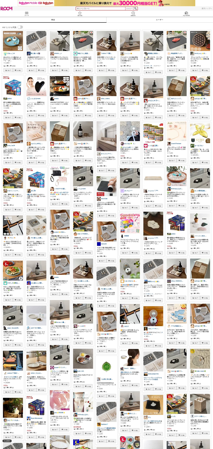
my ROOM (186, 14)
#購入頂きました (126, 372)
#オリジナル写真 (11, 377)
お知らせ (133, 14)
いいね (18, 70)
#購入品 (29, 194)
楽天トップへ (207, 8)
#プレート (55, 371)
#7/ (78, 377)
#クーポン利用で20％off (152, 421)
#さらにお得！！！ (128, 147)
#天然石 (155, 379)
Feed (26, 14)
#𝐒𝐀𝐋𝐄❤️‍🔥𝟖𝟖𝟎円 (127, 285)
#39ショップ (101, 428)
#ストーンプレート (150, 378)
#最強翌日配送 (111, 428)
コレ (8, 70)
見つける (79, 14)
